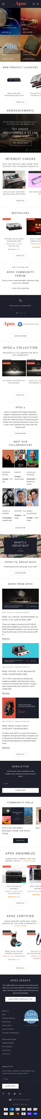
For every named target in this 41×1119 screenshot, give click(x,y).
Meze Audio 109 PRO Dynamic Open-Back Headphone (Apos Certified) (14, 949)
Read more (6, 635)
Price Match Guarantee (20, 302)
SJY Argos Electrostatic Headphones (14, 378)
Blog (3, 1011)
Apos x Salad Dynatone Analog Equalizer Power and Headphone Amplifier (14, 189)
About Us (5, 1007)
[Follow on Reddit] (15, 1090)
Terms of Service (8, 1026)
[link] (31, 1015)
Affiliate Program (8, 1039)
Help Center (6, 1018)
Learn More (20, 430)
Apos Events (6, 1047)
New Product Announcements (16, 609)
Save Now (20, 139)
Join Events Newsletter (20, 996)
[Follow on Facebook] (3, 1090)
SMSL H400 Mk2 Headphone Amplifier (14, 94)
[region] (20, 131)
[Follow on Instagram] (9, 1090)
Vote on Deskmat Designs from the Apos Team (16, 827)
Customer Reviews (8, 1015)
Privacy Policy (7, 1022)
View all (20, 102)
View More (20, 524)
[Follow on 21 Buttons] (20, 1090)
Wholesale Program (9, 1036)
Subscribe (20, 787)
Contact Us (6, 1050)
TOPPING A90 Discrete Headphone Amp (14, 236)
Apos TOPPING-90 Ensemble (14, 884)
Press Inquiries (7, 1043)
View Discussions (20, 285)
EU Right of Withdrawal (10, 1029)
